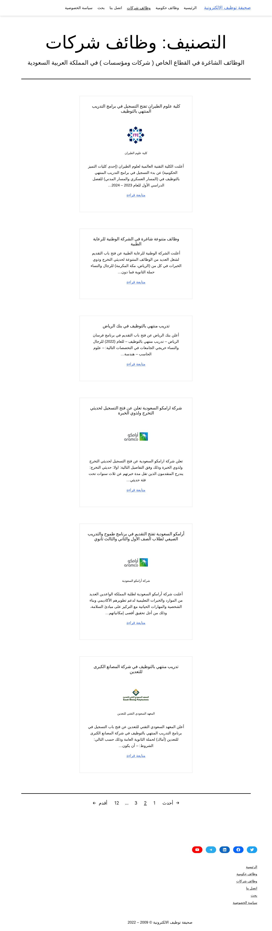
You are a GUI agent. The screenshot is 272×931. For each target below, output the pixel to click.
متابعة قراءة (136, 195)
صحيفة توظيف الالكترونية (227, 7)
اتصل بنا (116, 8)
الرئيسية (190, 8)
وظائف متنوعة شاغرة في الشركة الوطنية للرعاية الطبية (136, 241)
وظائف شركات (139, 8)
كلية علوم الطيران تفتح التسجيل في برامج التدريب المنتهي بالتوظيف (136, 109)
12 (116, 803)
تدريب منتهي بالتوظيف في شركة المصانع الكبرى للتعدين (136, 669)
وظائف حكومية (167, 8)
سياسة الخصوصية (79, 8)
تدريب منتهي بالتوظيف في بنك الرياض (136, 325)
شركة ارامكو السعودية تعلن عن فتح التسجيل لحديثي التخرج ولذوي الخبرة (136, 410)
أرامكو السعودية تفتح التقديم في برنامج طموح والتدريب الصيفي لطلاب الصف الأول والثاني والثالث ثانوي (136, 536)
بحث (101, 8)
